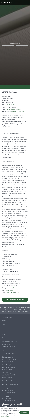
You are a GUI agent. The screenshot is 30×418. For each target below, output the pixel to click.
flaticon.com (17, 288)
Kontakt (4, 334)
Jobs (3, 331)
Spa (17, 292)
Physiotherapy (10, 292)
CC (7, 290)
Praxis (4, 320)
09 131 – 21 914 (6, 345)
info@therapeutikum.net (13, 109)
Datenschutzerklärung (8, 346)
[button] (27, 2)
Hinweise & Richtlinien (8, 353)
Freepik (10, 290)
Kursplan (4, 338)
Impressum (5, 350)
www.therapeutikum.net (16, 111)
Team (3, 327)
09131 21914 (11, 105)
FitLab (4, 324)
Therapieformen (7, 317)
